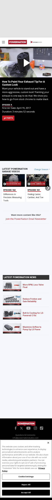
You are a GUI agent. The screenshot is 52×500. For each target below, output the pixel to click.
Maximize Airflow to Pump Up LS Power (32, 328)
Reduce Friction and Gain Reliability (32, 300)
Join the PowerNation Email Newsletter (26, 218)
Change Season (41, 169)
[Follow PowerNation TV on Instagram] (35, 427)
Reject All (26, 484)
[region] (26, 469)
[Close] (48, 443)
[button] (3, 42)
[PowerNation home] (26, 423)
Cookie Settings (26, 476)
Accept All (26, 492)
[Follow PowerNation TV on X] (21, 428)
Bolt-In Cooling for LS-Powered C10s (33, 314)
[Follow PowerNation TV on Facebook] (15, 427)
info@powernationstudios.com (25, 438)
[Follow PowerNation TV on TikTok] (41, 427)
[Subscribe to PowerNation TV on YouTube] (28, 428)
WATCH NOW (37, 42)
